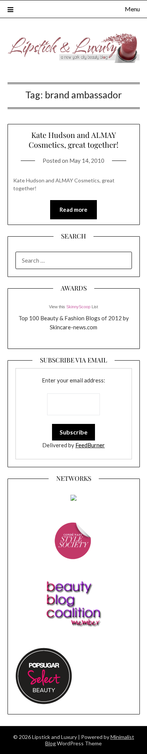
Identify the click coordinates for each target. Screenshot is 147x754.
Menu (132, 8)
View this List (73, 306)
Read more (73, 209)
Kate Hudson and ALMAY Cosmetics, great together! (73, 140)
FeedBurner (90, 445)
